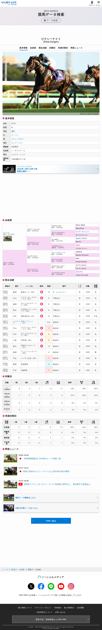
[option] (51, 83)
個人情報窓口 (69, 607)
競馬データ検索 (17, 569)
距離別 (52, 48)
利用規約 (57, 607)
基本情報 (23, 48)
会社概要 (80, 607)
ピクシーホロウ (17, 139)
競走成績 (43, 48)
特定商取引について (44, 612)
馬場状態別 (63, 48)
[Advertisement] (51, 32)
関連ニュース (77, 48)
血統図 (33, 48)
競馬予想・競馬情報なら (51, 619)
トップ (5, 569)
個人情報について (25, 607)
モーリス (14, 135)
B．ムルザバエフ (59, 292)
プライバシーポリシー (43, 607)
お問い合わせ (60, 612)
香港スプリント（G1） (27, 322)
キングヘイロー (17, 143)
